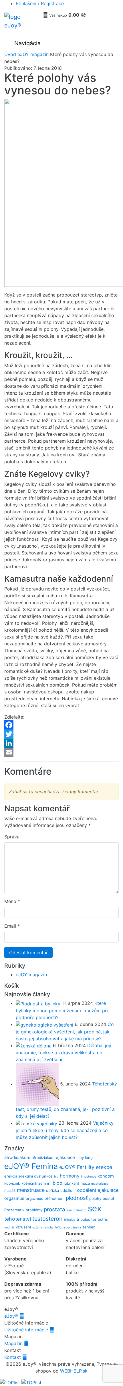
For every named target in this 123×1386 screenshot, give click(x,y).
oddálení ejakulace (98, 1190)
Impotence (88, 1176)
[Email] (61, 752)
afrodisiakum (17, 1157)
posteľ (108, 1198)
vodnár (9, 1227)
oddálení (68, 1190)
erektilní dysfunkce (36, 1176)
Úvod (10, 54)
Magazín (16, 1343)
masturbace (99, 1184)
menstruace (31, 1190)
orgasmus (14, 1198)
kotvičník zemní (35, 1183)
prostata (54, 1209)
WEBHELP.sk (74, 1371)
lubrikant (71, 1183)
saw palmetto (76, 1210)
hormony (70, 1176)
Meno (10, 901)
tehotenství (17, 1219)
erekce (104, 1167)
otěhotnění (54, 1198)
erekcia (10, 1176)
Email (10, 926)
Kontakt (15, 1357)
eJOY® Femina (31, 1166)
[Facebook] (61, 724)
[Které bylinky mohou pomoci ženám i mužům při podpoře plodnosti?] (39, 1003)
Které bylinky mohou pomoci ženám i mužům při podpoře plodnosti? (62, 1010)
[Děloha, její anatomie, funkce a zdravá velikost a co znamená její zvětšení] (34, 1045)
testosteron (47, 1218)
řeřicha (48, 1227)
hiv (56, 1176)
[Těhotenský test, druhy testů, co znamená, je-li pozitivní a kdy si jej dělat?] (38, 1084)
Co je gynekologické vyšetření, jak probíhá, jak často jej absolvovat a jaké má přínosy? (65, 1031)
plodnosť (77, 1198)
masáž (9, 1190)
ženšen (89, 1227)
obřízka (52, 1190)
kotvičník (12, 1183)
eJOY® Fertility (76, 1167)
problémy (34, 1210)
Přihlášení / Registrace (40, 3)
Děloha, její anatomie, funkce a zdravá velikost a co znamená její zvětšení (63, 1053)
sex (95, 1208)
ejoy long (84, 1157)
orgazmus (34, 1198)
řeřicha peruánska (68, 1227)
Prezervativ (14, 1210)
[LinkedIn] (61, 743)
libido (56, 1183)
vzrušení (23, 1227)
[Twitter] (61, 734)
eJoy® (14, 1316)
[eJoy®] (21, 23)
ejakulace (65, 1157)
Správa (11, 837)
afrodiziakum (43, 1157)
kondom (106, 1176)
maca (85, 1183)
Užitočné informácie (29, 1330)
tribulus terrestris (92, 1219)
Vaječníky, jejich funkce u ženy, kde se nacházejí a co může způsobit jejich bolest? (65, 1130)
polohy (95, 1198)
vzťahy (37, 1227)
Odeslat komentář (28, 952)
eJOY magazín (33, 54)
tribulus (69, 1220)
